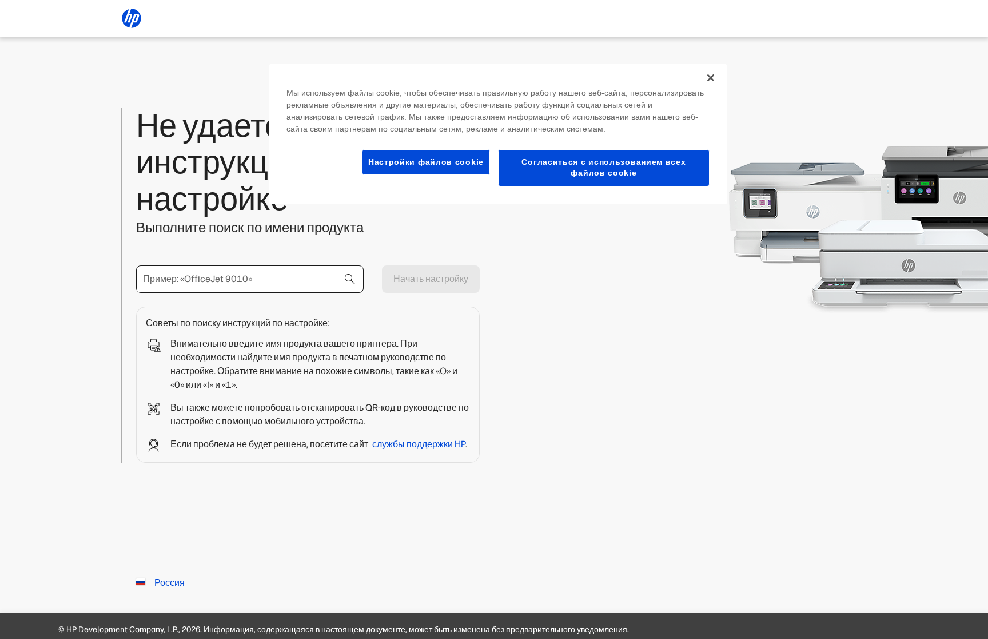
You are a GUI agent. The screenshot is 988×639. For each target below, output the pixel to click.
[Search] (350, 279)
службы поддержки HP (418, 444)
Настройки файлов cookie (426, 161)
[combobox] (250, 279)
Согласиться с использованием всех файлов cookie (603, 167)
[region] (498, 134)
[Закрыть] (710, 77)
